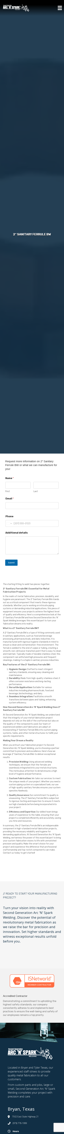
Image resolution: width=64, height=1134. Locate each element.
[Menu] (60, 8)
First (7, 491)
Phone (9, 516)
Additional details (16, 532)
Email (10, 498)
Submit (11, 563)
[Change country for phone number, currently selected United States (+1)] (9, 523)
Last (35, 491)
